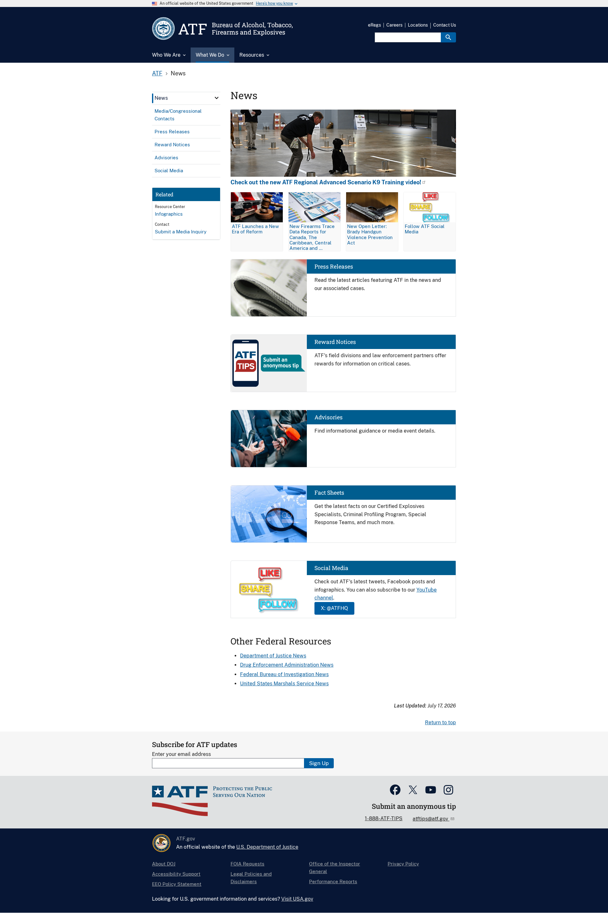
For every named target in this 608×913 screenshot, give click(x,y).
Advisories (328, 417)
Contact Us (444, 25)
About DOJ (163, 863)
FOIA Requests (247, 863)
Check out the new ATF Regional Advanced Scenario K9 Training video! (326, 182)
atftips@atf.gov (431, 819)
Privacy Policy (403, 863)
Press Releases (333, 266)
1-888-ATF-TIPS (383, 818)
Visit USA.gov (297, 899)
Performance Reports (333, 881)
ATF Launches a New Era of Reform (255, 229)
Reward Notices (335, 342)
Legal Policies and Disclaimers (251, 877)
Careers (394, 25)
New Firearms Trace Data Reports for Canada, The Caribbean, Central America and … (312, 237)
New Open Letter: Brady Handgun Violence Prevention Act (370, 234)
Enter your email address (181, 754)
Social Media (331, 568)
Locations (418, 25)
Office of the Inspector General (334, 867)
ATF (157, 73)
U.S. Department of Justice (267, 847)
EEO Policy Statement (176, 884)
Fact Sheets (329, 492)
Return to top (440, 723)
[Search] (448, 37)
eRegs (374, 25)
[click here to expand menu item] (216, 98)
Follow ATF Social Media (425, 229)
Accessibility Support (176, 874)
